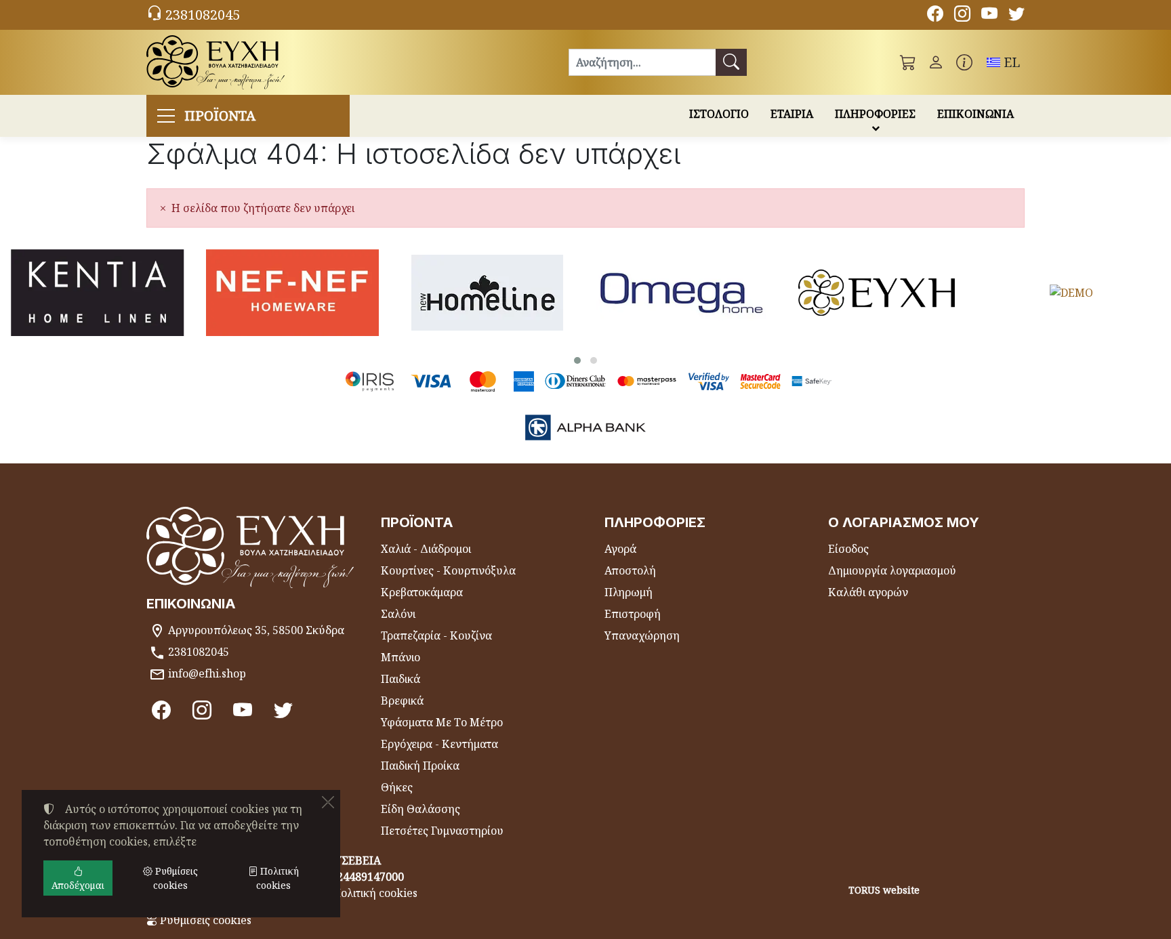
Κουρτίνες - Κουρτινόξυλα (448, 570)
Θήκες (397, 787)
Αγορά (620, 548)
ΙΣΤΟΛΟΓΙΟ (719, 113)
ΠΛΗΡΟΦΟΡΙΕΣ (875, 113)
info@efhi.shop (207, 673)
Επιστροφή (632, 613)
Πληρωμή (628, 592)
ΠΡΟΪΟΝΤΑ (219, 115)
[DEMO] (1072, 292)
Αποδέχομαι (78, 885)
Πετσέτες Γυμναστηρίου (442, 830)
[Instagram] (962, 15)
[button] (908, 62)
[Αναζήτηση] (731, 62)
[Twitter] (1016, 15)
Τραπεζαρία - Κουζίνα (436, 635)
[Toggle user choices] (936, 62)
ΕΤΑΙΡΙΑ (792, 113)
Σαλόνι (398, 613)
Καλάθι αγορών (868, 592)
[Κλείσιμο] (328, 802)
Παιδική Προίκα (420, 765)
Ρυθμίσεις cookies (204, 920)
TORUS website (884, 889)
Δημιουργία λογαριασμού (892, 570)
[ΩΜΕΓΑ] (682, 292)
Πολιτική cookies (375, 892)
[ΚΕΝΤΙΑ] (97, 292)
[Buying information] (964, 62)
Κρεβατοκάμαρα (422, 592)
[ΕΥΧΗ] (877, 292)
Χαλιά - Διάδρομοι (426, 548)
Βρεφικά (402, 700)
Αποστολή (630, 570)
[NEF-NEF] (292, 292)
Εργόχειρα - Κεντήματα (439, 743)
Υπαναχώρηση (642, 635)
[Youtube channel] (989, 15)
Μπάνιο (400, 657)
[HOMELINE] (487, 292)
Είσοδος (848, 548)
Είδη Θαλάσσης (420, 808)
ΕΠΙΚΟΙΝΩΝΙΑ (975, 113)
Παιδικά (400, 678)
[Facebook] (935, 15)
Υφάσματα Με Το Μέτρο (442, 722)
